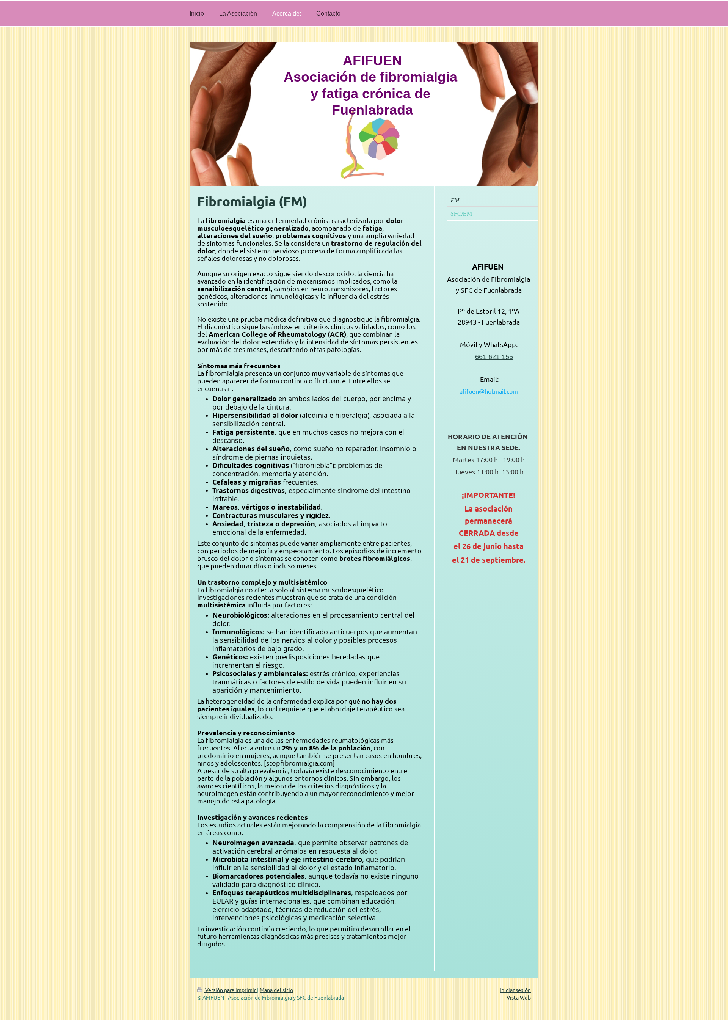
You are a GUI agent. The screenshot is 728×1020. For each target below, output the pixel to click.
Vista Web (519, 997)
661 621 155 (494, 357)
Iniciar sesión (515, 989)
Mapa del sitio (276, 989)
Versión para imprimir (230, 989)
